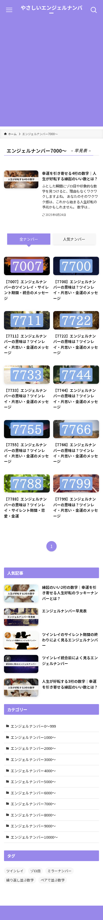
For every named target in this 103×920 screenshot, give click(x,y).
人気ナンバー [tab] (74, 239)
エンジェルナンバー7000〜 (33, 803)
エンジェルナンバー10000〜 (34, 837)
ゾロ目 (35, 870)
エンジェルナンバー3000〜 (33, 759)
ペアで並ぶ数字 (53, 879)
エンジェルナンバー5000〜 (33, 781)
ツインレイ (14, 870)
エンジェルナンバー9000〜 (33, 826)
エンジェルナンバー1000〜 (33, 737)
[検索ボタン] (93, 10)
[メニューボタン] (9, 10)
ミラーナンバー (59, 870)
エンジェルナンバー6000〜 (33, 793)
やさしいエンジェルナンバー (51, 10)
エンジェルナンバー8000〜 (33, 815)
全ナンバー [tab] (28, 239)
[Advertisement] (51, 74)
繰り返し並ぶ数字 (20, 879)
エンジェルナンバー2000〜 (33, 748)
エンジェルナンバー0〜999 (33, 726)
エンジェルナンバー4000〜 (33, 770)
